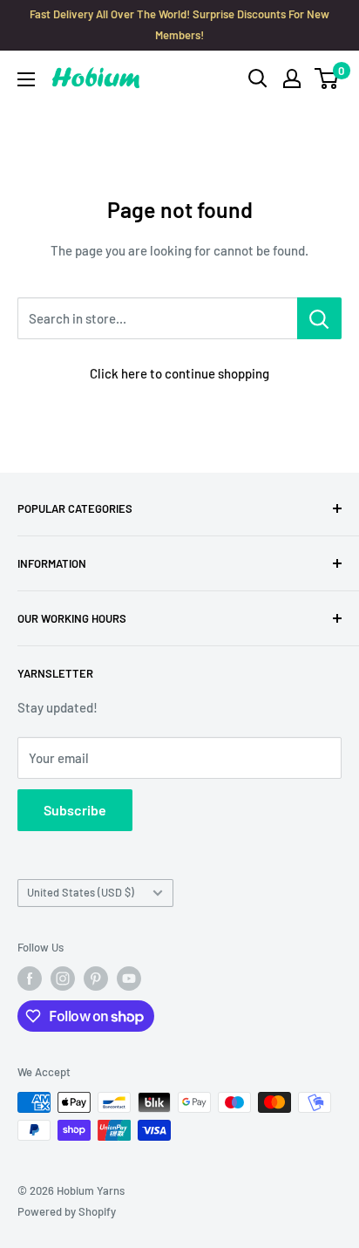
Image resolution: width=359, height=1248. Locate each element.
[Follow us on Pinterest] (96, 978)
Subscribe (75, 809)
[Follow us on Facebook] (29, 978)
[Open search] (258, 78)
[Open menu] (26, 79)
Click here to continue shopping (179, 373)
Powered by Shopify (66, 1211)
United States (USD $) (80, 892)
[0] (327, 78)
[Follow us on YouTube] (129, 978)
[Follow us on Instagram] (63, 978)
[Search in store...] (319, 318)
